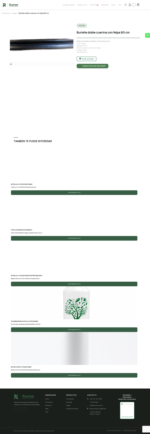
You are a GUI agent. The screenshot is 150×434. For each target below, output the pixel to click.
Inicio (47, 399)
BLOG (113, 5)
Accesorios (70, 399)
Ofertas (93, 5)
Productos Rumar (72, 409)
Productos (82, 5)
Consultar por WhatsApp (94, 66)
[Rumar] (10, 5)
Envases (69, 402)
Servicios (105, 5)
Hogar (14, 13)
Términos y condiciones (114, 430)
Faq (119, 5)
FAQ (46, 412)
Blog (46, 409)
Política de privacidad (129, 430)
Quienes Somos (69, 5)
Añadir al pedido (87, 59)
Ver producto (73, 192)
